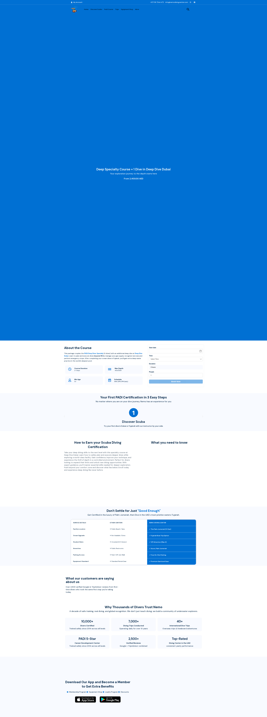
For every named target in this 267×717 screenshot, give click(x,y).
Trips (117, 9)
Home (86, 9)
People (151, 372)
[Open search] (188, 9)
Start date (152, 347)
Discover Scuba (96, 9)
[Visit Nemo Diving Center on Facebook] (195, 2)
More (137, 9)
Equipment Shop (127, 9)
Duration (152, 363)
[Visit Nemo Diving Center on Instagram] (191, 2)
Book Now (175, 382)
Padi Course (108, 9)
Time (151, 355)
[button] (64, 416)
